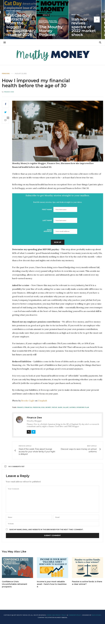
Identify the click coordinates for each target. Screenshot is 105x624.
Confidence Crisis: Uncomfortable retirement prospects (14, 584)
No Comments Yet (16, 466)
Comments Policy (74, 615)
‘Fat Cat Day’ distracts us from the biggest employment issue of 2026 (19, 25)
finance (20, 407)
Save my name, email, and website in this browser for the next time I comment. (46, 529)
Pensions (53, 22)
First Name (47, 209)
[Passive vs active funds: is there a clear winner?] (87, 567)
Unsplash (42, 400)
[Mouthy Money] (52, 55)
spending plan (82, 407)
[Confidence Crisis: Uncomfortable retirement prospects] (17, 567)
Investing (53, 21)
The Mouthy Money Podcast (51, 30)
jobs (43, 407)
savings (72, 407)
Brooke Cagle (27, 400)
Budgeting (10, 11)
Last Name (47, 220)
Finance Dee (9, 92)
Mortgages (44, 22)
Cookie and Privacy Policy (56, 615)
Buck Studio (96, 615)
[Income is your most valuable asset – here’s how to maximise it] (52, 567)
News (18, 11)
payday (54, 407)
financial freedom (32, 407)
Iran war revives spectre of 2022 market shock (83, 27)
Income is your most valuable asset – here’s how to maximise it (51, 584)
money (48, 407)
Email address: (48, 230)
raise (60, 407)
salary (66, 407)
